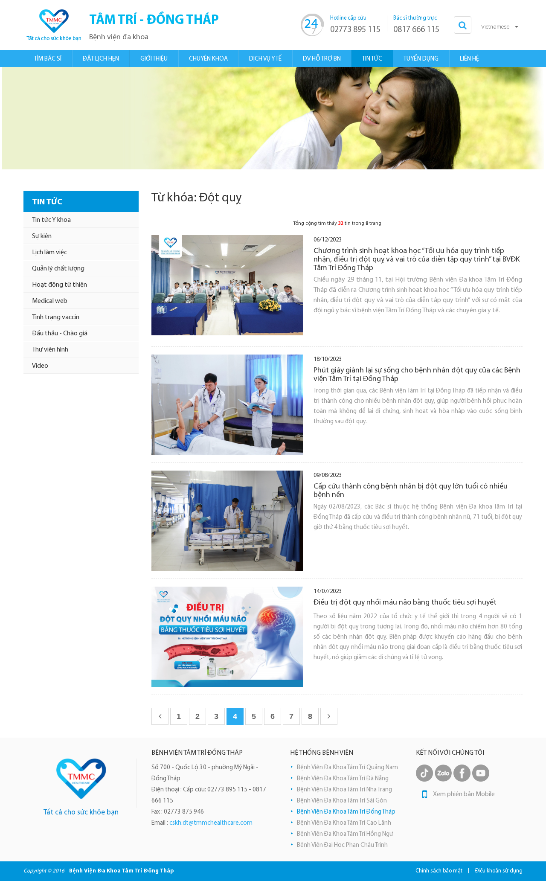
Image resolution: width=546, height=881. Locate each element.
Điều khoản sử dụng (499, 871)
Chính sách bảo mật (438, 871)
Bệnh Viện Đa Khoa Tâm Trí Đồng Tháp (346, 812)
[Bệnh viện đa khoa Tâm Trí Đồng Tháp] (53, 25)
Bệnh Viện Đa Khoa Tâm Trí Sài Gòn (342, 801)
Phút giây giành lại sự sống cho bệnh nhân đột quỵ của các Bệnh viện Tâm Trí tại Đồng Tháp (417, 375)
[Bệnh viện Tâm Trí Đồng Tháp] (81, 779)
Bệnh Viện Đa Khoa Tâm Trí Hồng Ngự (345, 834)
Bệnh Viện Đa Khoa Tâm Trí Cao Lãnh (344, 823)
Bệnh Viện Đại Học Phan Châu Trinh (342, 845)
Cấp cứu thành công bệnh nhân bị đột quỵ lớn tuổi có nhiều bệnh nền (411, 491)
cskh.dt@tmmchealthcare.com (211, 823)
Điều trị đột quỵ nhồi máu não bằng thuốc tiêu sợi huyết (405, 603)
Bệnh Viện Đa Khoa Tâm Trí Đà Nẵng (343, 779)
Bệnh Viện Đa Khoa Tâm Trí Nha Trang (344, 790)
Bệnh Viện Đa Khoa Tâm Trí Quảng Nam (347, 768)
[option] (273, 118)
